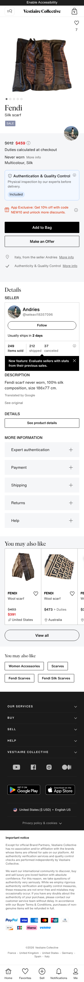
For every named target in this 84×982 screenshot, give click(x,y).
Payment (19, 467)
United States (50, 953)
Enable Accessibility (42, 2)
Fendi (13, 108)
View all (42, 635)
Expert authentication (30, 449)
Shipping (19, 485)
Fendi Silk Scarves (56, 678)
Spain (37, 956)
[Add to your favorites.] (35, 593)
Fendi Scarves (19, 678)
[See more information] (76, 210)
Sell (11, 729)
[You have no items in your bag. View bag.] (74, 11)
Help (15, 520)
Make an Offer (42, 241)
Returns (18, 503)
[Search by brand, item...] (9, 11)
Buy (10, 718)
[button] (74, 11)
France (12, 953)
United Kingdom (29, 953)
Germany (67, 953)
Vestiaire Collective (28, 752)
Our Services (20, 706)
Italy (47, 956)
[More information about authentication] (74, 175)
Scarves (58, 666)
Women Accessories (24, 666)
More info (33, 157)
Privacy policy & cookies (40, 823)
